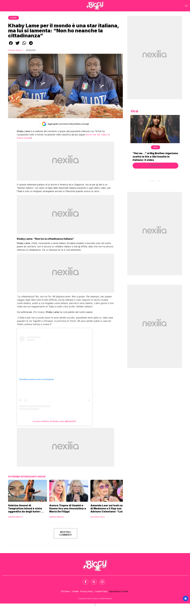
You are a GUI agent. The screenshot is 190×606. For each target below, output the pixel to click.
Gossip (13, 18)
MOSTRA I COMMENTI (65, 533)
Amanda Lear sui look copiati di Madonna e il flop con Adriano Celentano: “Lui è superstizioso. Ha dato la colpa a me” (109, 508)
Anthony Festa (97, 517)
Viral (154, 147)
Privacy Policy (86, 591)
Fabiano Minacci (15, 50)
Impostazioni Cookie (118, 591)
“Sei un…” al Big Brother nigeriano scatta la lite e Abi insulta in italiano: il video (154, 156)
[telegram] (31, 45)
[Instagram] (100, 580)
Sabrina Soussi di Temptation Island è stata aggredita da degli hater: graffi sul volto (25, 508)
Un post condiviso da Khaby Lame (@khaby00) (54, 421)
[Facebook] (84, 580)
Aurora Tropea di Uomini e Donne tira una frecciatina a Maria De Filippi (67, 508)
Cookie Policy (101, 591)
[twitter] (17, 45)
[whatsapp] (24, 45)
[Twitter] (92, 580)
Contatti (75, 591)
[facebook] (11, 45)
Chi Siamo (65, 591)
